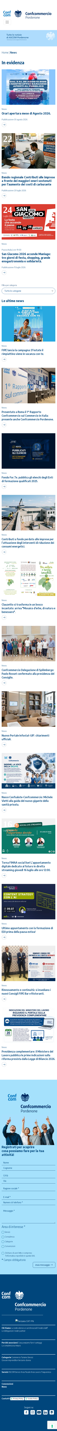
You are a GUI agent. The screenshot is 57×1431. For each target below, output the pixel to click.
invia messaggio (42, 1265)
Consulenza (9, 1236)
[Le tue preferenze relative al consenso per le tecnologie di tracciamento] (52, 1426)
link (33, 1255)
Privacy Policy (18, 1399)
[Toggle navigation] (7, 22)
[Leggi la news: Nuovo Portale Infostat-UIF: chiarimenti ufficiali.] (4, 744)
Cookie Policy (33, 1399)
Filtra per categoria (9, 285)
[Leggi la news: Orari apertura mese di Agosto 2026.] (4, 124)
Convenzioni (10, 1246)
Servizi (7, 1232)
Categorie (9, 1241)
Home (5, 52)
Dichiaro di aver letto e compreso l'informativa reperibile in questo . (20, 1254)
